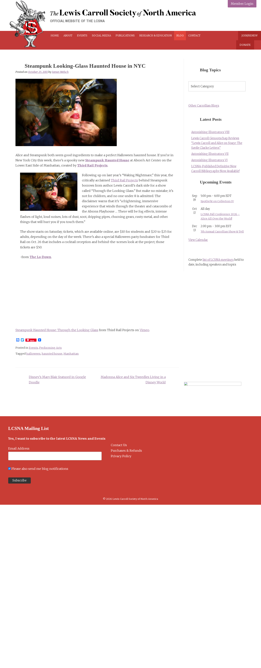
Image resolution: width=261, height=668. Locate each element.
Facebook (225, 19)
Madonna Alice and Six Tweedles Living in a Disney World (133, 379)
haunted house (52, 353)
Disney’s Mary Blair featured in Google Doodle (57, 379)
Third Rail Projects (92, 165)
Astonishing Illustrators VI (209, 160)
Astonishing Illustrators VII (210, 154)
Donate (245, 45)
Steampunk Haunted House (107, 160)
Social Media (101, 35)
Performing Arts (50, 347)
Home (55, 35)
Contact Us (119, 445)
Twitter (234, 19)
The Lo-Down (40, 257)
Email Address (18, 448)
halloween (33, 353)
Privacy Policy (121, 456)
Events (82, 35)
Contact (194, 35)
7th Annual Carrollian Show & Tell (222, 231)
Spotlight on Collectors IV (217, 201)
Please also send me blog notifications (39, 469)
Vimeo (144, 330)
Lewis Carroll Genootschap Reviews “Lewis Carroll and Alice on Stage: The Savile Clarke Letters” (216, 143)
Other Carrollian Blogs (203, 105)
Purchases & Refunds (126, 450)
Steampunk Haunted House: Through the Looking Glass (56, 330)
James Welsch (60, 72)
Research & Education (155, 35)
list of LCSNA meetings (218, 260)
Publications (125, 35)
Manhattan (71, 353)
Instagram (243, 19)
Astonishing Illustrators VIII (210, 132)
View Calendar (198, 240)
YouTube (252, 19)
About (67, 35)
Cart (216, 35)
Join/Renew (250, 35)
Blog (180, 35)
